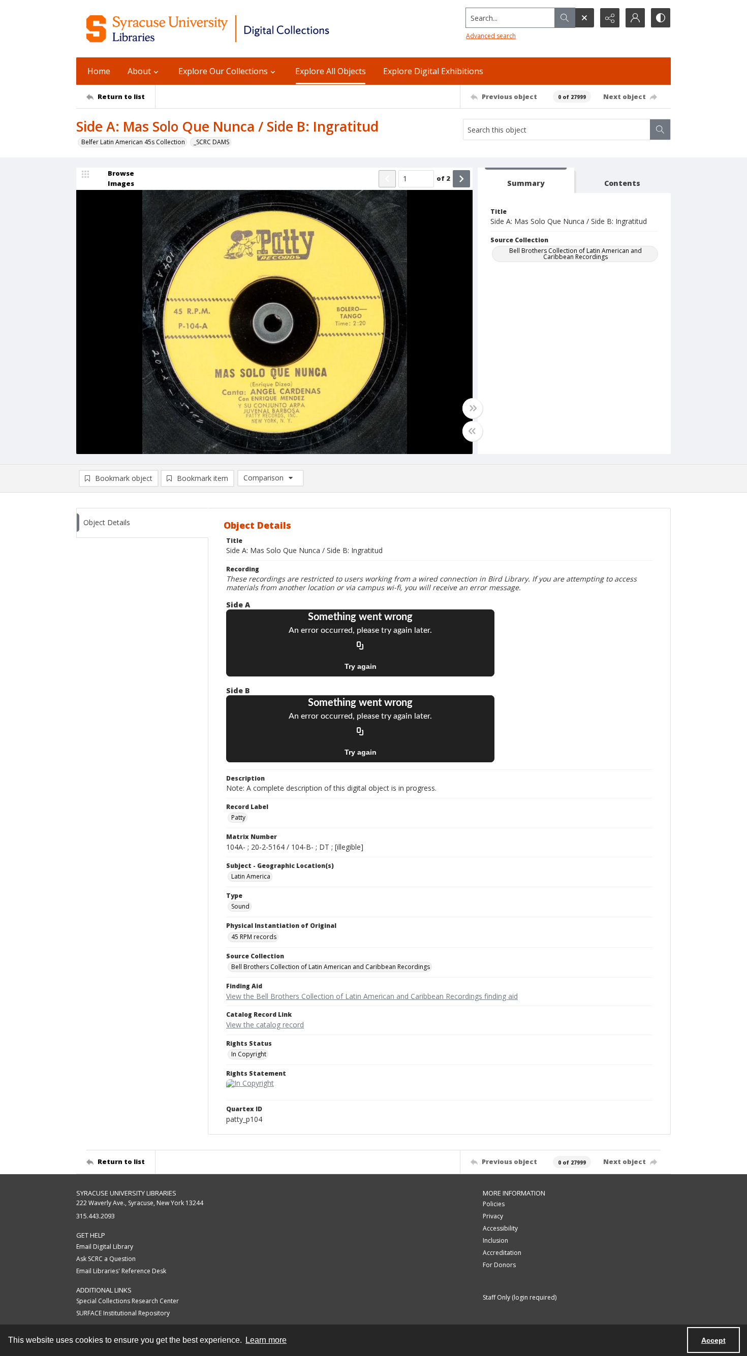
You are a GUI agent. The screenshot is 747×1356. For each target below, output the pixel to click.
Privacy (493, 1216)
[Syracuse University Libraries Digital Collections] (237, 28)
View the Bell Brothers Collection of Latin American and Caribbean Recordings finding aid (372, 996)
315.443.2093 (95, 1216)
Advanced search (491, 35)
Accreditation (502, 1252)
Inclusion (495, 1240)
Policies (494, 1204)
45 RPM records (253, 936)
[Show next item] (461, 178)
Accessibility (500, 1228)
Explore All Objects (330, 71)
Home (98, 71)
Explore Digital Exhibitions (433, 71)
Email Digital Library (104, 1246)
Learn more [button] (266, 1340)
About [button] (139, 71)
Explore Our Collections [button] (223, 71)
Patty (238, 817)
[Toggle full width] (472, 408)
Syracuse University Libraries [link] (126, 1193)
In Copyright (248, 1054)
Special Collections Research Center (127, 1301)
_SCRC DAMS (211, 142)
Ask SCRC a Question (106, 1258)
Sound (240, 906)
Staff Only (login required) (519, 1297)
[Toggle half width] (472, 431)
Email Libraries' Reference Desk (121, 1271)
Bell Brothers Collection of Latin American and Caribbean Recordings (575, 253)
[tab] (526, 180)
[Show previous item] (387, 178)
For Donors (499, 1265)
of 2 (443, 178)
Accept (713, 1340)
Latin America (250, 876)
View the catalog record (265, 1024)
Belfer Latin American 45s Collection (133, 142)
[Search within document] (660, 129)
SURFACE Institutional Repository (123, 1313)
